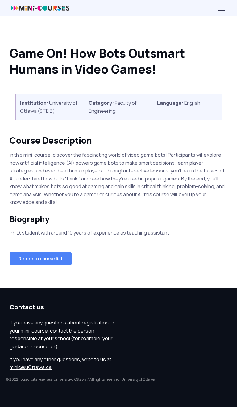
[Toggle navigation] (221, 8)
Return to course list (41, 258)
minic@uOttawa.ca (31, 367)
